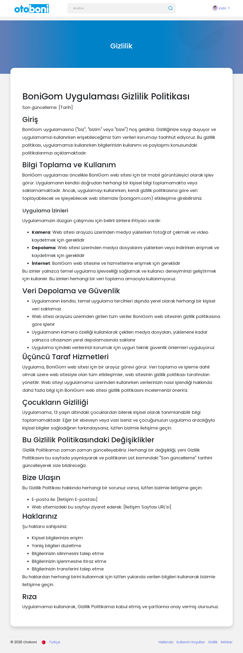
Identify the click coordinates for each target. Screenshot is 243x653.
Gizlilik (213, 642)
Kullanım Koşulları (191, 642)
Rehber (227, 642)
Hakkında (166, 642)
